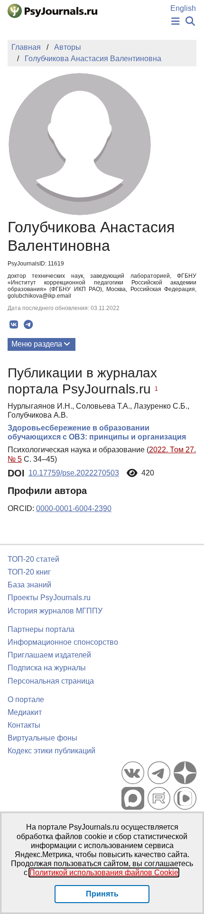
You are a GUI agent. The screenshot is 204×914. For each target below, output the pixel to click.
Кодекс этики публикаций (51, 751)
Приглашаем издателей (49, 655)
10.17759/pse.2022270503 (73, 473)
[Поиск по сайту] (190, 21)
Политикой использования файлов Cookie (103, 872)
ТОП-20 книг (29, 572)
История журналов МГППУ (55, 611)
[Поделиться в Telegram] (28, 325)
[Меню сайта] (175, 21)
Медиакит (25, 712)
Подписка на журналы (47, 668)
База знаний (29, 585)
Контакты (24, 725)
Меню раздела (36, 344)
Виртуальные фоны (42, 738)
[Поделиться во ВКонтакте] (13, 325)
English (183, 8)
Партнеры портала (41, 629)
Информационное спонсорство (63, 642)
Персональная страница (51, 681)
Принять (102, 894)
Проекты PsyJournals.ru (49, 598)
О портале (26, 699)
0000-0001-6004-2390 (73, 508)
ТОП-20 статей (33, 559)
